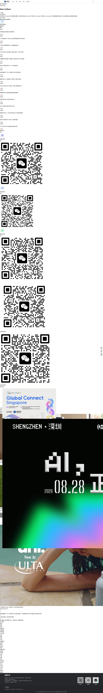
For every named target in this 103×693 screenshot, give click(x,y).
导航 (24, 1)
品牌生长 (28, 1)
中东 (1, 655)
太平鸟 (1, 667)
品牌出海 (2, 629)
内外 (1, 664)
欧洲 (1, 626)
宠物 (1, 657)
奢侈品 (1, 651)
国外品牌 (4, 3)
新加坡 (1, 670)
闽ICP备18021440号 (19, 689)
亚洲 (1, 659)
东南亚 (1, 652)
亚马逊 (1, 646)
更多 (1, 27)
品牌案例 (2, 641)
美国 (1, 625)
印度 (1, 638)
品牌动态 (2, 628)
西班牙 (1, 672)
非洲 (1, 668)
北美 (1, 639)
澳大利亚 (2, 660)
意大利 (1, 662)
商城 (20, 1)
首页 (13, 1)
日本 (1, 634)
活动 (17, 1)
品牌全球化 (2, 649)
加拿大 (1, 642)
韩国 (1, 647)
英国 (1, 636)
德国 (1, 644)
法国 (1, 654)
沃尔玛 (1, 665)
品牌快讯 (2, 631)
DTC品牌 (2, 633)
